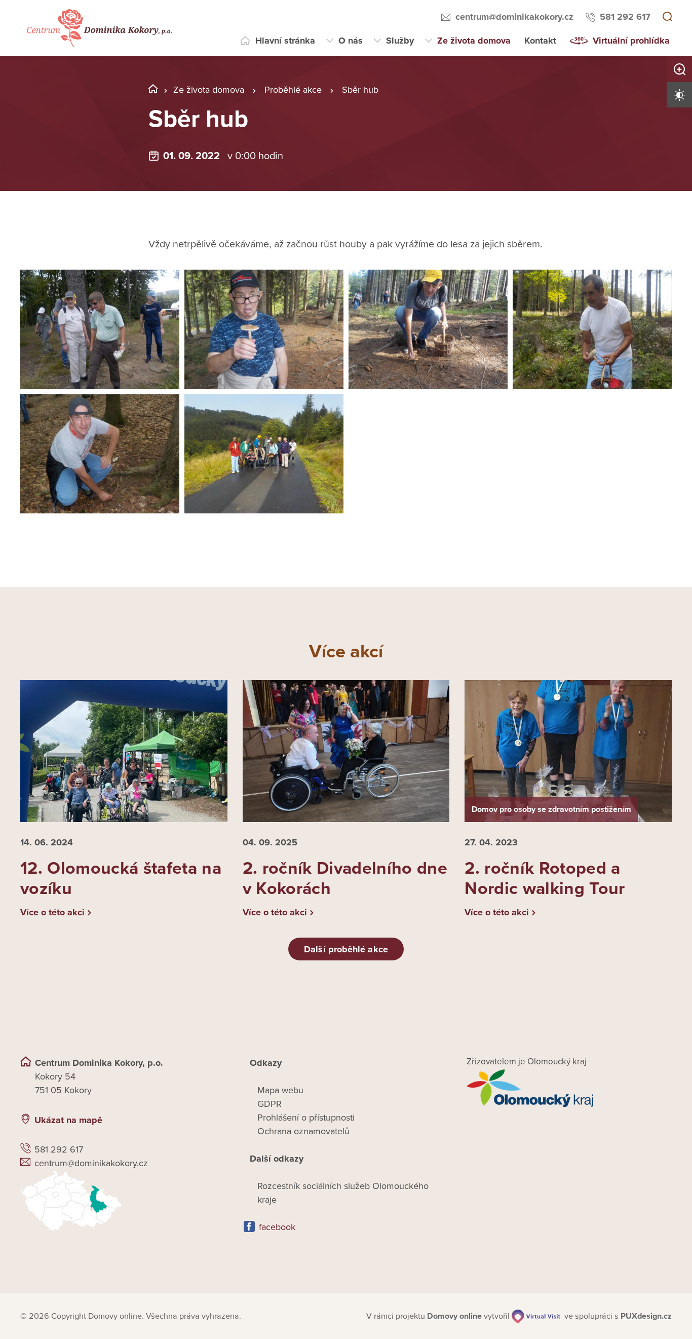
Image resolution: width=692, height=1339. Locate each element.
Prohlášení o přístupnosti (306, 1117)
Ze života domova (474, 40)
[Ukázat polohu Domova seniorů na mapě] (122, 1201)
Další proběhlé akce (346, 949)
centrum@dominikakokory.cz (514, 16)
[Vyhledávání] (667, 17)
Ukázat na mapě (68, 1120)
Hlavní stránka (285, 40)
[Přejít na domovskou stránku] (98, 28)
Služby (400, 40)
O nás (350, 40)
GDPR (269, 1103)
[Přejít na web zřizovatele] (569, 1088)
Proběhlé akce (293, 89)
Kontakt (540, 40)
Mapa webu (280, 1090)
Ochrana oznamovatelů (303, 1131)
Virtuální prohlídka (631, 40)
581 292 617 (625, 16)
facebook (277, 1227)
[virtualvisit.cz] (536, 1316)
